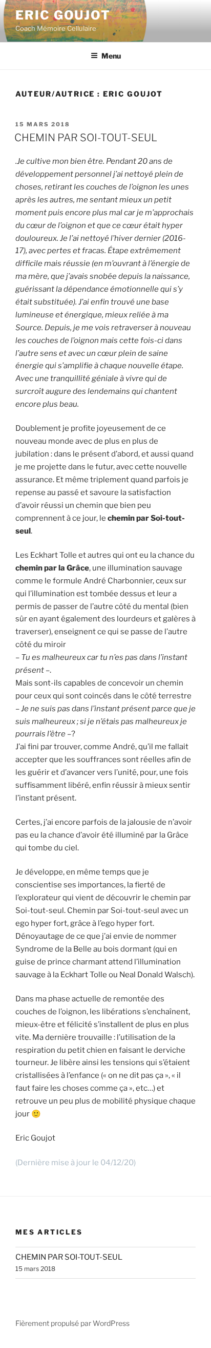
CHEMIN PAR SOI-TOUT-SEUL (85, 137)
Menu (111, 55)
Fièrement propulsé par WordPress (72, 1323)
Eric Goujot (63, 15)
